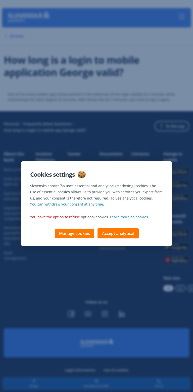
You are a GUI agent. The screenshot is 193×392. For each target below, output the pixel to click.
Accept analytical (118, 233)
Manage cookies (74, 233)
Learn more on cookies (129, 217)
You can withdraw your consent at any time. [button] (67, 204)
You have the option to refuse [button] (55, 217)
